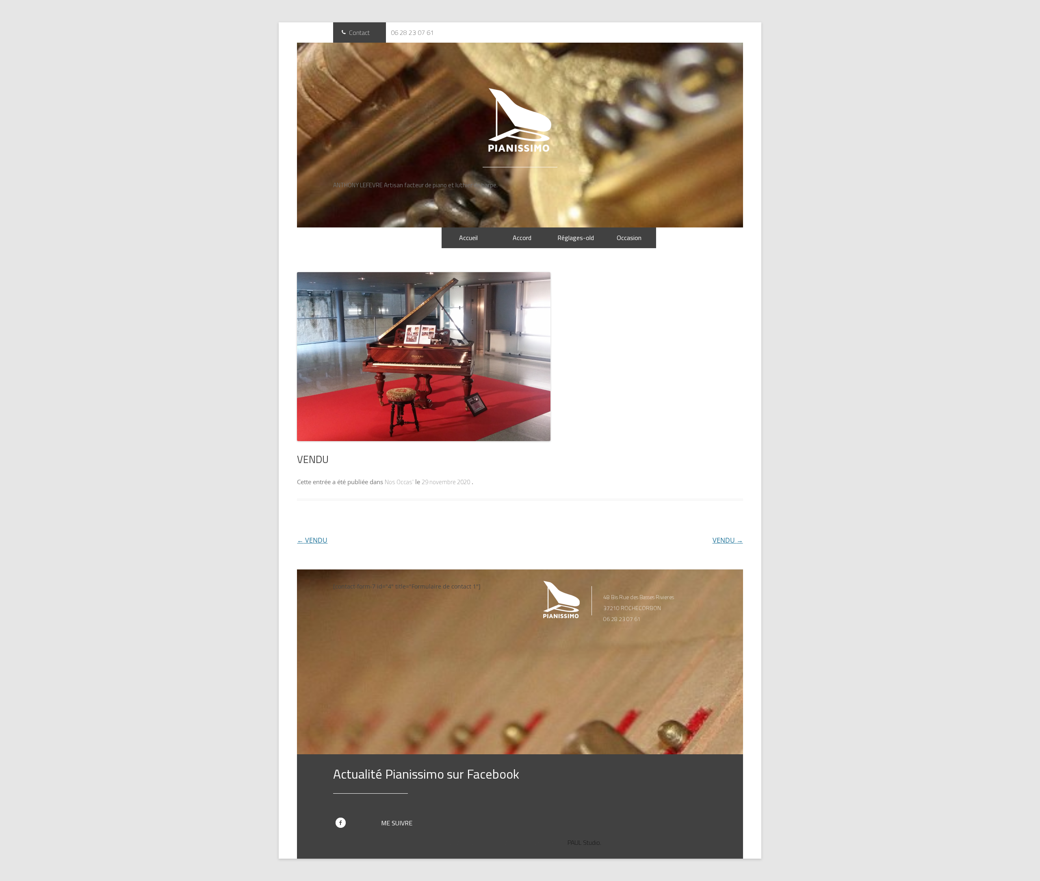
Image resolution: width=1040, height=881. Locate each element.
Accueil (468, 237)
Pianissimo (519, 120)
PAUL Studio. (584, 842)
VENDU (312, 540)
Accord (522, 237)
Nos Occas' (399, 482)
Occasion (629, 237)
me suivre (396, 823)
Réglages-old (575, 237)
